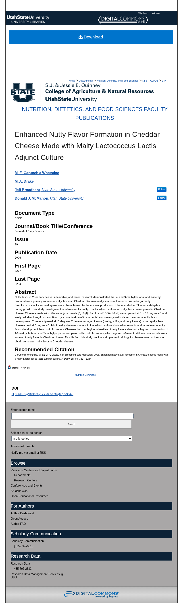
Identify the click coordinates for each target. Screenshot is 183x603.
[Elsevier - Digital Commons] (91, 594)
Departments (86, 80)
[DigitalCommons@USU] (92, 18)
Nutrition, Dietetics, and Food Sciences (118, 80)
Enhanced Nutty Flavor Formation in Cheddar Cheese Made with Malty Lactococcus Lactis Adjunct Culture (87, 146)
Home (72, 80)
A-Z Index (156, 13)
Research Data (20, 563)
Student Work (19, 491)
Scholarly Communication (27, 541)
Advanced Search (22, 446)
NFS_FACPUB (150, 80)
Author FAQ (18, 523)
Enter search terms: (23, 409)
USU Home (142, 13)
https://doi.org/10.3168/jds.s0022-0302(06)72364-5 (42, 394)
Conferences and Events (27, 485)
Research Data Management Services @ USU (37, 575)
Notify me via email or (28, 452)
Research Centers (25, 480)
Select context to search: (27, 432)
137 (164, 80)
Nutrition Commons (85, 374)
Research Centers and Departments (34, 470)
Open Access (19, 518)
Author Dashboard (22, 513)
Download (93, 37)
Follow (161, 189)
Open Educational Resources (29, 496)
